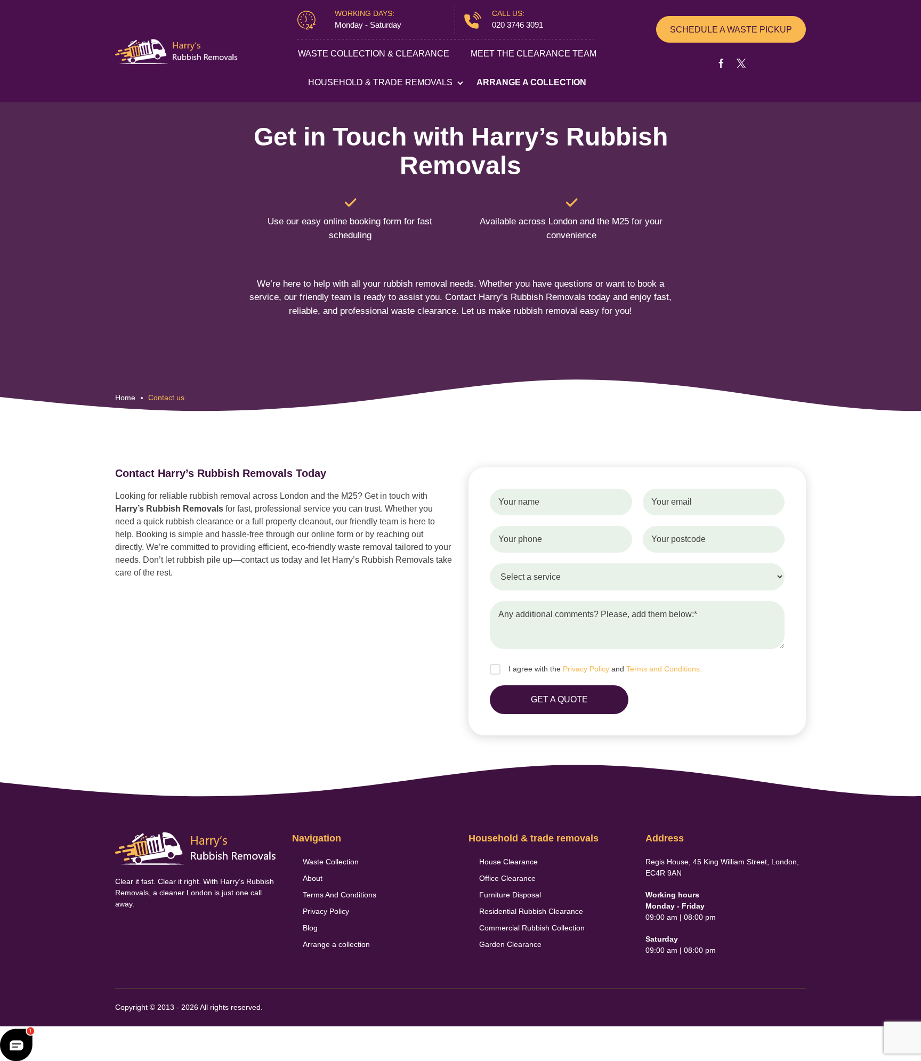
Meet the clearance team (533, 53)
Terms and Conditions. (664, 669)
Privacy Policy (586, 669)
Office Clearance (507, 878)
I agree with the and (605, 669)
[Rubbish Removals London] (176, 51)
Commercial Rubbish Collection (532, 928)
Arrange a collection (531, 82)
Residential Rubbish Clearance (531, 911)
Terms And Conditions (339, 894)
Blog (310, 928)
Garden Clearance (510, 944)
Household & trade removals (380, 82)
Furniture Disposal (510, 894)
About (312, 878)
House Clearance (508, 861)
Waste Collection (331, 861)
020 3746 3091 (517, 24)
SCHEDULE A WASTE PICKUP (731, 29)
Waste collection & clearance (373, 53)
